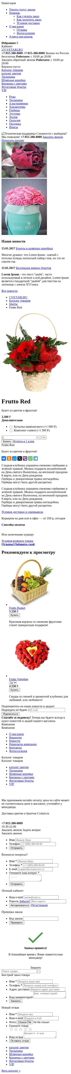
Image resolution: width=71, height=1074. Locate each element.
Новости (14, 740)
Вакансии (15, 737)
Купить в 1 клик (23, 441)
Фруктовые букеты (21, 780)
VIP (11, 784)
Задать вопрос (32, 830)
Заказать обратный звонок (18, 59)
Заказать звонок (53, 137)
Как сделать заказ (28, 16)
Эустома (14, 113)
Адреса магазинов (21, 36)
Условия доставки (28, 23)
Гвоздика (15, 123)
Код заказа (16, 918)
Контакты (15, 747)
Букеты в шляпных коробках (34, 248)
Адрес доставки (19, 989)
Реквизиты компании (23, 744)
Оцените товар (18, 1025)
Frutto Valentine (18, 679)
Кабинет (7, 46)
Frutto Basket (17, 608)
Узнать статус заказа (22, 9)
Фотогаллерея (26, 33)
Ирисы (13, 127)
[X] (19, 458)
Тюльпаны (16, 100)
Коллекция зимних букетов (33, 268)
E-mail (13, 869)
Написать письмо (13, 140)
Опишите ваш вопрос (24, 872)
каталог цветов (19, 767)
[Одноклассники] (9, 458)
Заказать (16, 1001)
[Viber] (25, 458)
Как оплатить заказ (29, 19)
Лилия (13, 117)
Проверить (17, 922)
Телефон (14, 843)
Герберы (14, 110)
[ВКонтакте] (4, 458)
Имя (12, 839)
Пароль (19, 901)
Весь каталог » (11, 1070)
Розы (12, 96)
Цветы (13, 304)
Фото (12, 1022)
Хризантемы (17, 106)
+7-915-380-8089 (34, 53)
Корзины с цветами (21, 777)
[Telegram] (35, 458)
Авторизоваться (20, 905)
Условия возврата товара (17, 540)
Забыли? (24, 901)
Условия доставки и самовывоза (22, 512)
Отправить (17, 848)
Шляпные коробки (21, 774)
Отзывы (22, 29)
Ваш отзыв (16, 1037)
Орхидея (14, 120)
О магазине (16, 734)
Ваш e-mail (16, 897)
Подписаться (10, 714)
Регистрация (39, 905)
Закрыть (35, 967)
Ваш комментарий (21, 997)
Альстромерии (18, 103)
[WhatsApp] (30, 458)
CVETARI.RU (18, 297)
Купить (7, 441)
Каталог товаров (12, 70)
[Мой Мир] (14, 458)
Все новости (10, 290)
